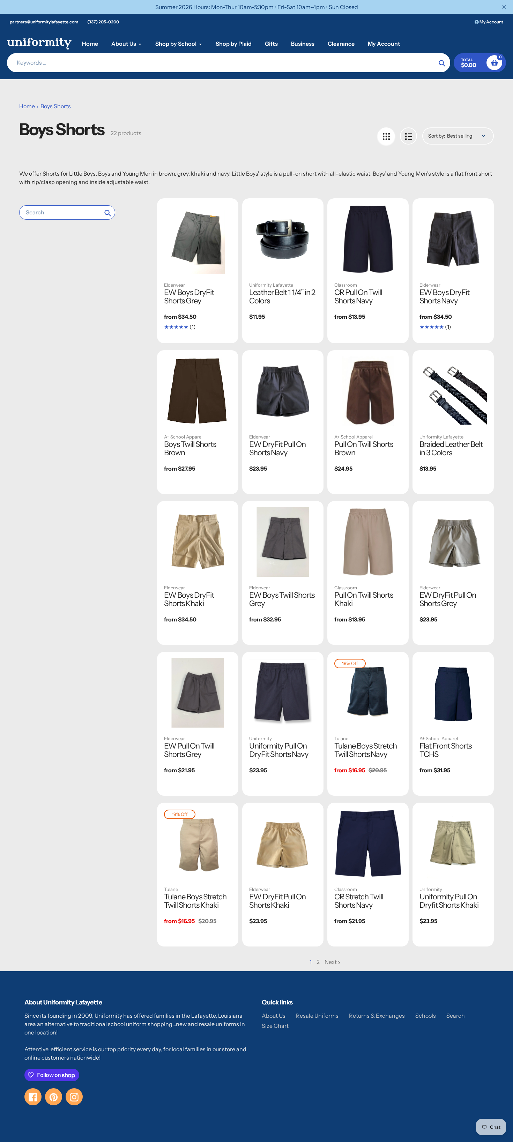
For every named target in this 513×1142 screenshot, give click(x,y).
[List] (408, 136)
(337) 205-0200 (103, 21)
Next (331, 961)
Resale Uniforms (317, 1015)
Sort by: (436, 136)
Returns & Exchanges (377, 1015)
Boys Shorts (55, 106)
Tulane (341, 738)
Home (27, 106)
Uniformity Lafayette (271, 285)
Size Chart (275, 1025)
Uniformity (260, 738)
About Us (273, 1015)
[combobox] (67, 212)
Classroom (345, 285)
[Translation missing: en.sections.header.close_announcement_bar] (504, 6)
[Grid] (386, 136)
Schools (425, 1015)
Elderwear (174, 285)
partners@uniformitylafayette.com (44, 21)
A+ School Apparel (183, 437)
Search (455, 1015)
